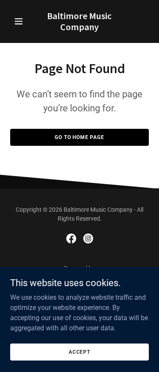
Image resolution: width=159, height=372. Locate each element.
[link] (79, 28)
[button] (20, 21)
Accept (79, 352)
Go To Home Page (79, 137)
